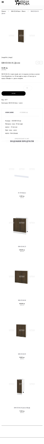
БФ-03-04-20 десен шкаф (22, 408)
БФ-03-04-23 (22, 246)
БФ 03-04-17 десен (40, 63)
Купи (13, 93)
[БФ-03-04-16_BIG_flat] (22, 35)
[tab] (10, 112)
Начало (4, 11)
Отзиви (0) (24, 112)
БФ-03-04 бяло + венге (18, 11)
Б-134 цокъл (22, 193)
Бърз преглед (17, 182)
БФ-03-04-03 (22, 354)
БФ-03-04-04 (22, 300)
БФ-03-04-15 (37, 63)
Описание (9, 112)
